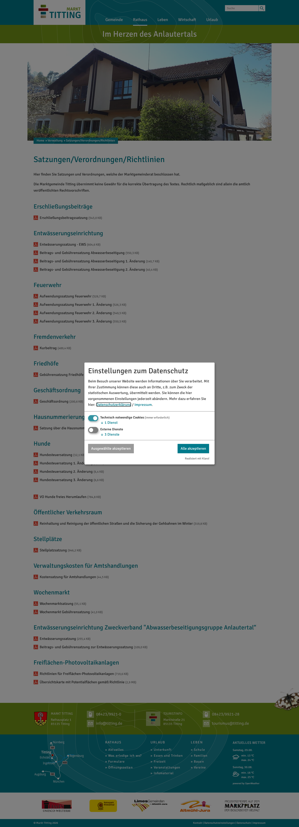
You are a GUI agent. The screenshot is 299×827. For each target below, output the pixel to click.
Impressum (143, 404)
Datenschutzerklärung (113, 404)
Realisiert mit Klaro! (197, 458)
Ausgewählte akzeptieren (111, 448)
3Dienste (109, 434)
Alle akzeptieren (193, 448)
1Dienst (109, 422)
